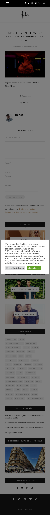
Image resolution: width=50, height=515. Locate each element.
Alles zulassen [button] (33, 268)
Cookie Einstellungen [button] (15, 268)
